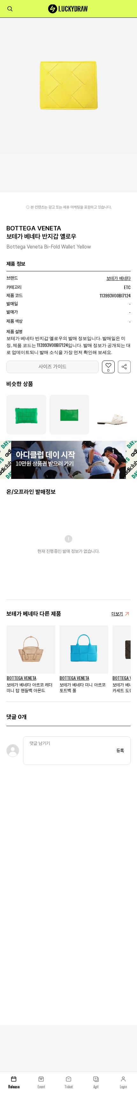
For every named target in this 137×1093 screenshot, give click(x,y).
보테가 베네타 (118, 278)
